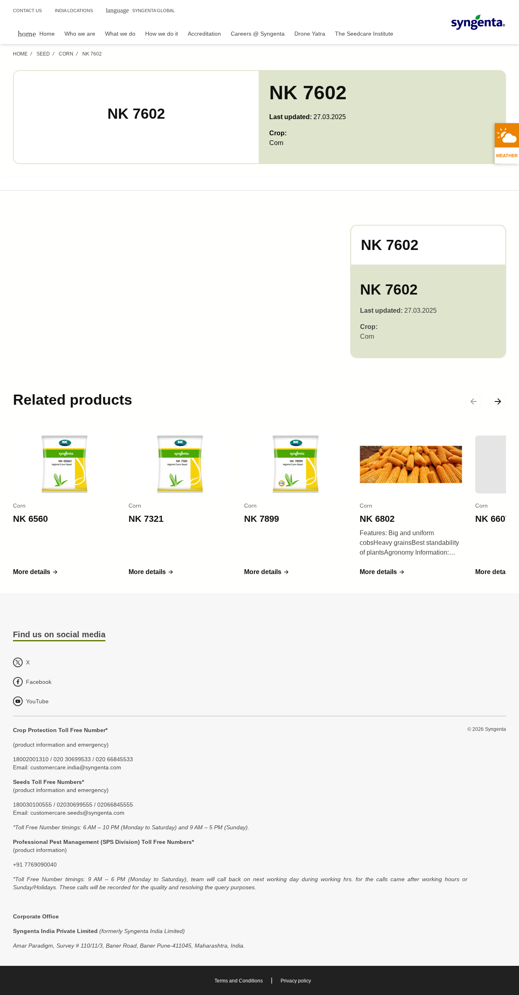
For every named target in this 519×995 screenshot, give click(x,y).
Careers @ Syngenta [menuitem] (258, 33)
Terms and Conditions (238, 981)
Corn (66, 54)
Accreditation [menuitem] (204, 33)
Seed (43, 54)
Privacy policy (296, 981)
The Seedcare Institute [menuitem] (364, 33)
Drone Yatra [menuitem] (309, 33)
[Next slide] (498, 401)
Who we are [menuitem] (79, 33)
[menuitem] (36, 33)
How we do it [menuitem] (161, 33)
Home (20, 54)
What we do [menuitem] (120, 33)
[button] (35, 572)
